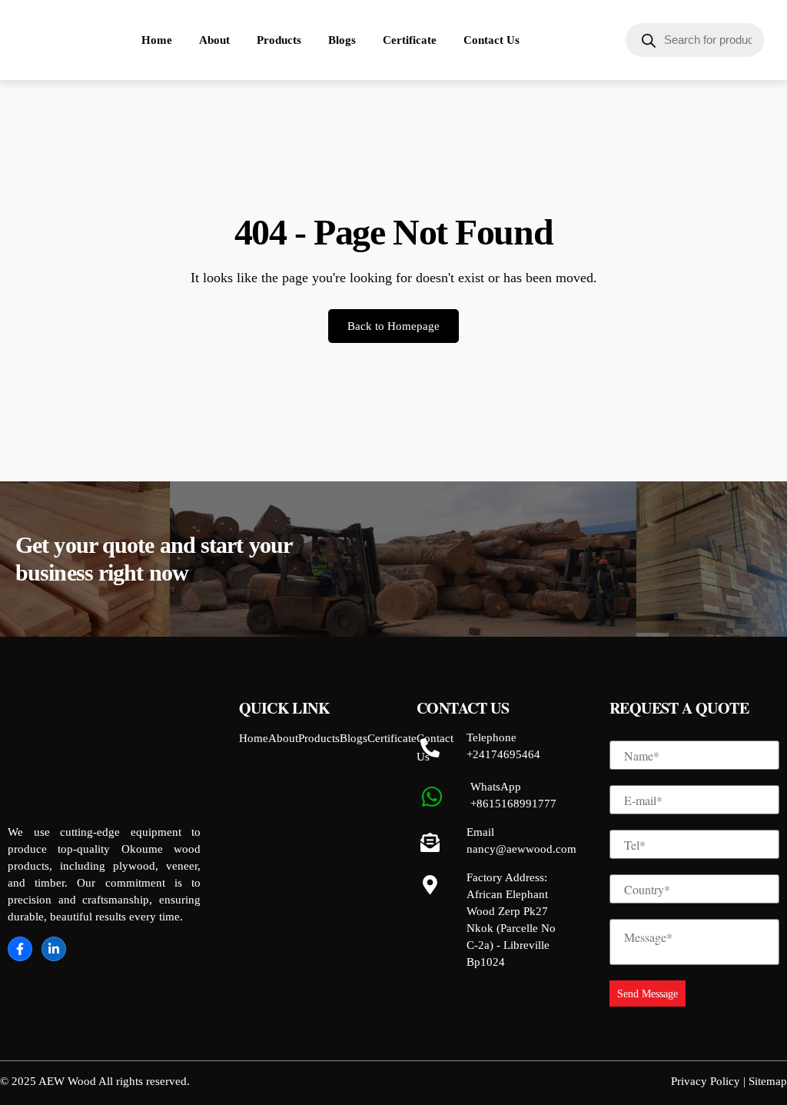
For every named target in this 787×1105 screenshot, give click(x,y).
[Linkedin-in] (54, 949)
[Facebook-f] (20, 949)
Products (279, 40)
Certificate (410, 40)
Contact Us (491, 40)
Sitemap (768, 1081)
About (214, 40)
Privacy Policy (705, 1081)
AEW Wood (67, 1081)
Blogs (342, 40)
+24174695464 (503, 754)
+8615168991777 (513, 803)
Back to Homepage (393, 326)
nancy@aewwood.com (521, 849)
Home (156, 40)
